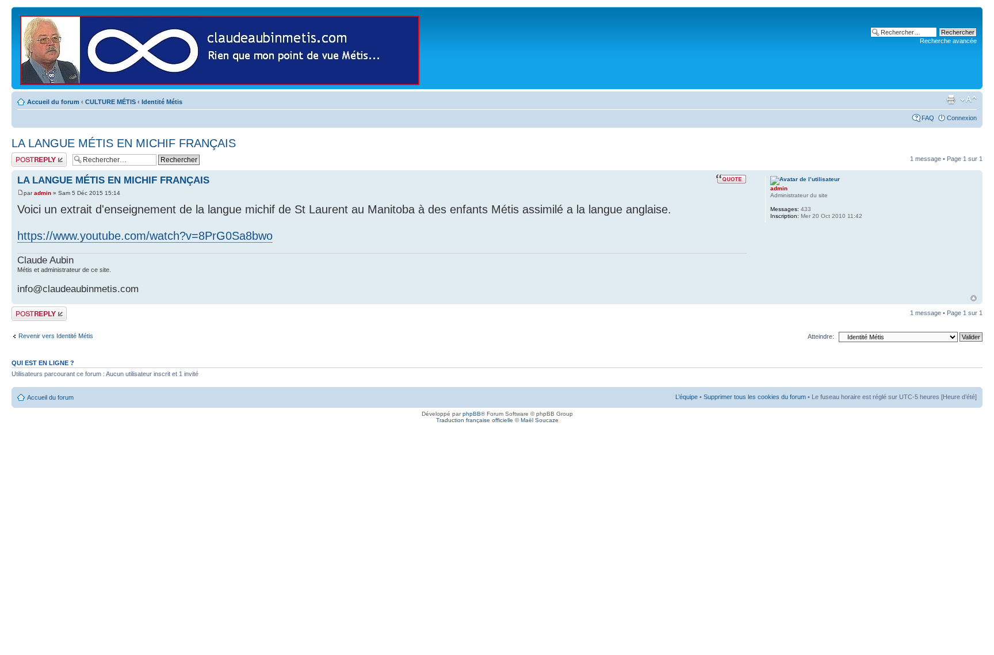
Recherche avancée (948, 40)
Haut (973, 298)
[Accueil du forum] (220, 48)
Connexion (962, 117)
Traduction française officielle (474, 420)
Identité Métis (162, 101)
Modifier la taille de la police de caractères (968, 99)
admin (42, 193)
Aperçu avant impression (951, 99)
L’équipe (686, 396)
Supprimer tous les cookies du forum (755, 396)
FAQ (928, 117)
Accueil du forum (53, 101)
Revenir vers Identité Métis (55, 335)
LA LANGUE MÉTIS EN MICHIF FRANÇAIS (124, 143)
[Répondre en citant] (731, 179)
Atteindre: (821, 336)
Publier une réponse (27, 159)
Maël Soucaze (540, 420)
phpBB (471, 414)
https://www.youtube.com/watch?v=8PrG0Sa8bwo (145, 235)
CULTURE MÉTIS (110, 101)
